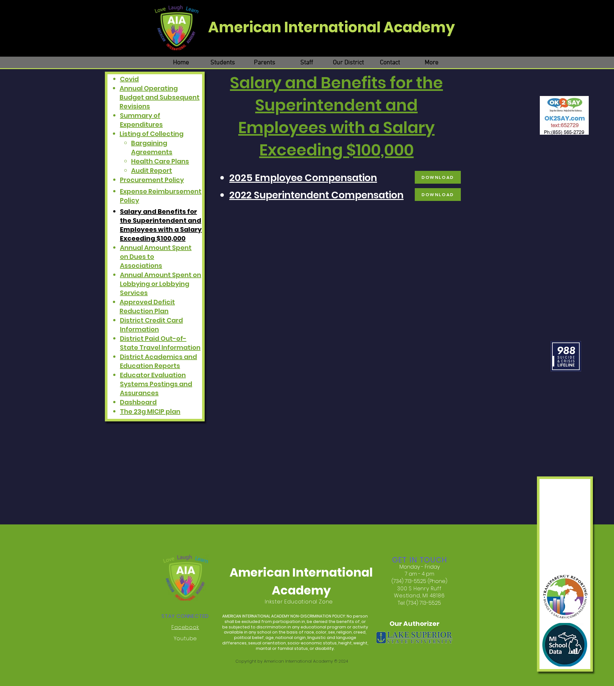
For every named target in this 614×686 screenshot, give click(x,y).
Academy (419, 27)
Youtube (185, 638)
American (246, 27)
